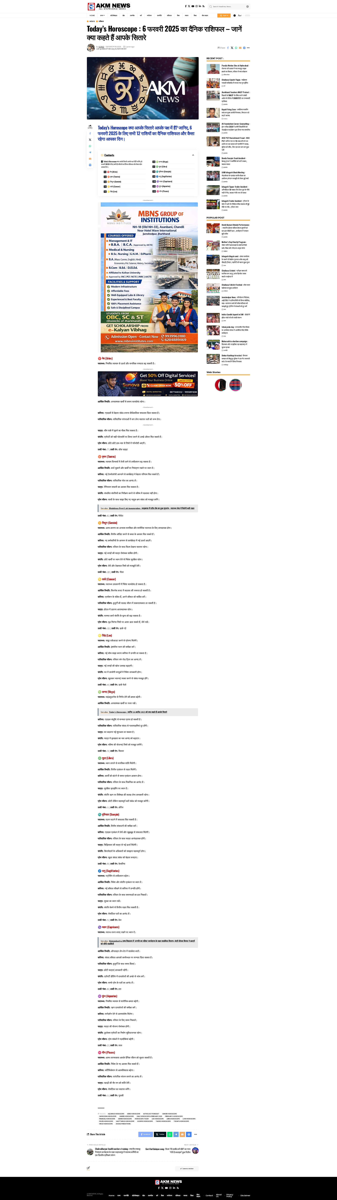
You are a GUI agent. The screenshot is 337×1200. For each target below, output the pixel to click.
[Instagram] (196, 6)
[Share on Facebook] (228, 48)
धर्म (224, 86)
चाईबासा (225, 251)
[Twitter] (189, 6)
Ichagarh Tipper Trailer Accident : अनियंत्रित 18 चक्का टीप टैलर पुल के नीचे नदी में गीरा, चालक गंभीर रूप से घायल (235, 189)
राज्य (225, 265)
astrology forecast (151, 1114)
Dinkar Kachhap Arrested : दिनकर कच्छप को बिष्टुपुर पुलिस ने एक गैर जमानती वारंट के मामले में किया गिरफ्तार (236, 358)
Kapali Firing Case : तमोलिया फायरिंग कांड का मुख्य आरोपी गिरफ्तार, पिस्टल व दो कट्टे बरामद (235, 112)
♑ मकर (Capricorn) (164, 181)
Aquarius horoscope (116, 1114)
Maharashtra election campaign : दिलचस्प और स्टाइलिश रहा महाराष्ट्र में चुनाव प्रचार (235, 344)
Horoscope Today (142, 1119)
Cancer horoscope (169, 1114)
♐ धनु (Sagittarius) (164, 176)
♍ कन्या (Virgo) (162, 161)
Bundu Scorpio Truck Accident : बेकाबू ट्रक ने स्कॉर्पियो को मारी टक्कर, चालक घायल (234, 161)
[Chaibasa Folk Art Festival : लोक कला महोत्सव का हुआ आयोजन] (213, 288)
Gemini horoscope (125, 1119)
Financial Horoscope (107, 1119)
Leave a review (188, 1169)
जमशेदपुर (226, 365)
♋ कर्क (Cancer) (113, 186)
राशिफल (101, 21)
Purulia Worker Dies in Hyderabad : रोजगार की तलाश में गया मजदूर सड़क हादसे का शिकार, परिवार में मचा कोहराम (235, 68)
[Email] (240, 48)
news (92, 21)
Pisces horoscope (106, 1121)
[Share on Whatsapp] (236, 48)
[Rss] (203, 6)
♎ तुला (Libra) (161, 166)
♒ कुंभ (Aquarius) (163, 186)
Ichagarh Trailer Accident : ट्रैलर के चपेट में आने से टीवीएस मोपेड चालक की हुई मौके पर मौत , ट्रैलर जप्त (235, 203)
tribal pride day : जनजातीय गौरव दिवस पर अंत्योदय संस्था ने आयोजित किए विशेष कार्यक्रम (235, 329)
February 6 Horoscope (173, 1116)
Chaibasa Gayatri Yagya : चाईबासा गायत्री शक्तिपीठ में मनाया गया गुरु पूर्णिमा (235, 81)
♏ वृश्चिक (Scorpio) (163, 171)
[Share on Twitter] (232, 48)
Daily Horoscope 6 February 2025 (149, 1116)
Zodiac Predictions (123, 1124)
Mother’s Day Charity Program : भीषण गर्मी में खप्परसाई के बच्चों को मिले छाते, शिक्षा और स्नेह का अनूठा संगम (234, 245)
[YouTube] (193, 6)
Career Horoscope (126, 1116)
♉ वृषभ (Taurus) (113, 176)
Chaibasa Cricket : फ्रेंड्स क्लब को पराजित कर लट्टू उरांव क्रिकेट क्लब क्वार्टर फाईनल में (234, 273)
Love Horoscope (189, 1119)
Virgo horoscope (106, 1124)
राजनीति (225, 350)
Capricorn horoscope (107, 1116)
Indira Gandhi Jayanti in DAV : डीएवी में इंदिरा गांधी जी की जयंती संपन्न (236, 316)
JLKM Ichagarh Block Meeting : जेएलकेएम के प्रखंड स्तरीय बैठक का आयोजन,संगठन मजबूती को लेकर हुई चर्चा (235, 175)
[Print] (244, 48)
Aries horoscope (133, 1114)
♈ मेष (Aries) (112, 171)
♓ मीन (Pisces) (163, 191)
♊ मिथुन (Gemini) (114, 181)
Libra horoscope (173, 1119)
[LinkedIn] (200, 6)
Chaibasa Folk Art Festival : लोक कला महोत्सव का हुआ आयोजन (236, 286)
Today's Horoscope (181, 1121)
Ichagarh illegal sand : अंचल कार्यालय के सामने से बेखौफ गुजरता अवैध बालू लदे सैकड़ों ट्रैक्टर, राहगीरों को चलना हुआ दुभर (236, 259)
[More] (248, 48)
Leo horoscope (157, 1119)
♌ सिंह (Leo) (112, 191)
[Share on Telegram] (90, 152)
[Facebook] (185, 6)
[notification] (234, 15)
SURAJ (101, 47)
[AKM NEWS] (109, 6)
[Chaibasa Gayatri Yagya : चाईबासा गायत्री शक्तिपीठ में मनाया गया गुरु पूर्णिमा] (213, 83)
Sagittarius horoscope (125, 1121)
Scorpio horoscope (145, 1121)
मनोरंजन (226, 291)
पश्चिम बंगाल (226, 75)
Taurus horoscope (163, 1121)
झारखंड (225, 104)
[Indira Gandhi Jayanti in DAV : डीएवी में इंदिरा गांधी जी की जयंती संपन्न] (213, 318)
